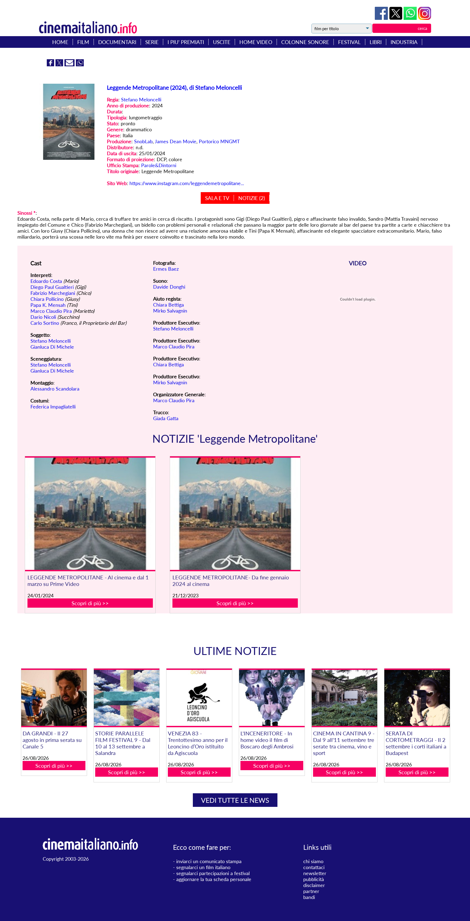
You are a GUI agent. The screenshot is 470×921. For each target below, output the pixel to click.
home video (255, 42)
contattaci (313, 867)
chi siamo (313, 861)
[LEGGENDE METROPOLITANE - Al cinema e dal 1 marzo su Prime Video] (90, 513)
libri (376, 42)
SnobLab (143, 141)
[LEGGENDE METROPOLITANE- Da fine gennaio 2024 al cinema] (235, 513)
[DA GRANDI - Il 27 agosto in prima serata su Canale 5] (53, 698)
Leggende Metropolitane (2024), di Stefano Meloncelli (174, 87)
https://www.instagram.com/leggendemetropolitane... (186, 183)
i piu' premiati (186, 42)
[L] (271, 698)
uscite (221, 42)
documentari (117, 42)
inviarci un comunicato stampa (209, 861)
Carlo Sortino (44, 323)
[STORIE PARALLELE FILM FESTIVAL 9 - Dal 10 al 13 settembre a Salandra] (126, 698)
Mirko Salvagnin (170, 311)
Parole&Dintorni (158, 165)
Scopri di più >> (90, 603)
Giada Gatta (165, 418)
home (60, 42)
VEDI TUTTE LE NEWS (235, 800)
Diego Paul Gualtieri (52, 287)
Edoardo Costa (46, 281)
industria (404, 42)
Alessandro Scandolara (54, 389)
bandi (309, 897)
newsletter (314, 873)
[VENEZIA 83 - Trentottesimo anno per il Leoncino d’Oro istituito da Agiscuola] (199, 698)
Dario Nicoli (43, 317)
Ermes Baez (166, 269)
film (83, 42)
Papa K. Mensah (48, 305)
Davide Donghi (169, 287)
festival (349, 42)
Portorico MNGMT (219, 141)
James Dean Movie (175, 141)
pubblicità (313, 879)
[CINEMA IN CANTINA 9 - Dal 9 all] (344, 698)
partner (311, 891)
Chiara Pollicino (47, 299)
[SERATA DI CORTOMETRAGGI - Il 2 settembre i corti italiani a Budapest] (417, 698)
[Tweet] (396, 18)
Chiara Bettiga (168, 305)
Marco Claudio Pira (51, 311)
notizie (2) (251, 198)
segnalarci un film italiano (203, 867)
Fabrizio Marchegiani (52, 293)
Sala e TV (217, 198)
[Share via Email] (70, 64)
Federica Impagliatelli (53, 407)
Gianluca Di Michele (52, 347)
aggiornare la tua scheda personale (213, 879)
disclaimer (314, 885)
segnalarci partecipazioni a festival (213, 873)
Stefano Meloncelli (141, 99)
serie (152, 42)
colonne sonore (305, 42)
